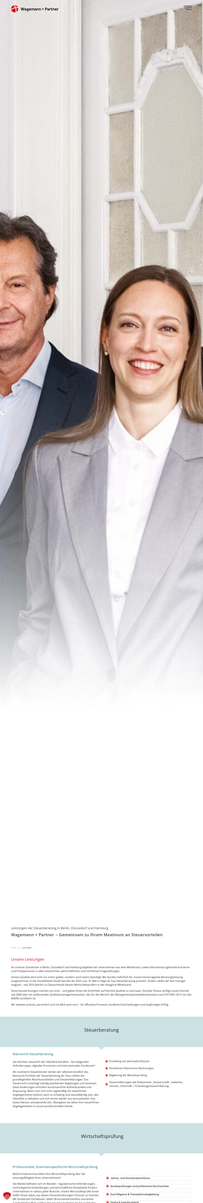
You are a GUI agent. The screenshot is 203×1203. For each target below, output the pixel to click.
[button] (7, 1196)
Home (13, 947)
